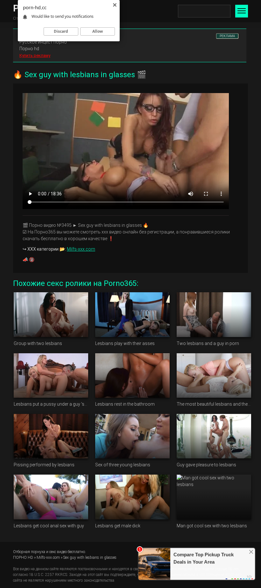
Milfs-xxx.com (81, 249)
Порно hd (29, 48)
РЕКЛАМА (227, 36)
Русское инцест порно (43, 41)
